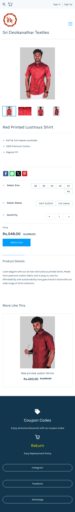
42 (60, 185)
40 (52, 185)
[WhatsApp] (12, 173)
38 (35, 185)
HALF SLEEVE (46, 203)
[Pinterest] (24, 173)
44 (68, 185)
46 (68, 191)
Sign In (57, 4)
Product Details (14, 261)
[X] (18, 173)
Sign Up (68, 4)
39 (43, 185)
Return (37, 445)
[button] (37, 467)
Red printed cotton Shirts (37, 373)
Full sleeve (64, 203)
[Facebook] (5, 173)
